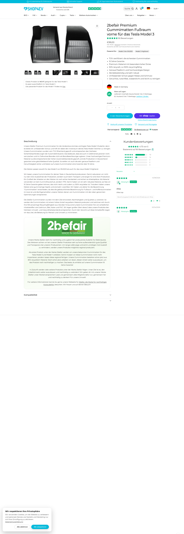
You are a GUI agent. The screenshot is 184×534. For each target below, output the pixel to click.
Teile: (127, 134)
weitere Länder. (142, 96)
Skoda (43, 15)
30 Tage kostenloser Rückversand (111, 1)
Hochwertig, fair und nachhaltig (146, 1)
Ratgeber (141, 15)
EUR (155, 9)
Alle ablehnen (22, 527)
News (151, 15)
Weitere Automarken (87, 15)
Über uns (128, 15)
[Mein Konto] (136, 8)
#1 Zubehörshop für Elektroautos (40, 1)
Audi (53, 15)
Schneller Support (76, 1)
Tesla (72, 15)
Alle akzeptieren (40, 527)
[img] (121, 178)
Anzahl (109, 103)
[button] (112, 38)
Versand (117, 44)
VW (33, 15)
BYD (25, 15)
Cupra (62, 15)
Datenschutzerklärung (14, 522)
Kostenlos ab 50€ (62, 10)
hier (64, 86)
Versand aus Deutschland (63, 7)
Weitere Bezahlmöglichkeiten (147, 120)
